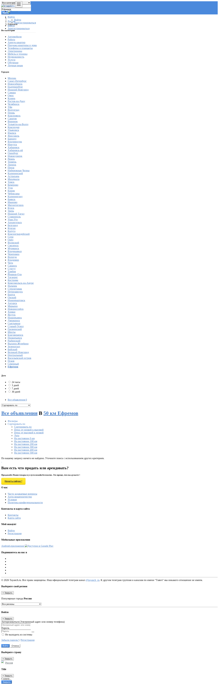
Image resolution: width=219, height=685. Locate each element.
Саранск (12, 265)
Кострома (13, 280)
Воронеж (13, 121)
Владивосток (15, 141)
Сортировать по (23, 426)
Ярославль (13, 135)
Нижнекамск (15, 317)
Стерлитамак (15, 288)
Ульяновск (13, 130)
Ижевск (12, 133)
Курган (12, 228)
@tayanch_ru (92, 580)
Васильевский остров (19, 358)
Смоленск (13, 245)
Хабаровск (13, 147)
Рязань (11, 159)
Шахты (12, 332)
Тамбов (12, 271)
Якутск (12, 314)
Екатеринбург (15, 86)
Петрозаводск (15, 291)
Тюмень (12, 161)
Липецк (12, 164)
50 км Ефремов (60, 413)
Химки (11, 312)
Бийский (12, 349)
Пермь (11, 112)
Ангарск (12, 303)
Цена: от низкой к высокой (29, 429)
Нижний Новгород (18, 89)
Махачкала (13, 179)
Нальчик (12, 286)
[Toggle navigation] (18, 4)
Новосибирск (15, 84)
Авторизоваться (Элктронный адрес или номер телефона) (33, 621)
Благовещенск (15, 335)
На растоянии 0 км (24, 438)
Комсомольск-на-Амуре (21, 283)
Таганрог (13, 277)
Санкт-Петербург (17, 81)
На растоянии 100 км (25, 441)
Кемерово (13, 185)
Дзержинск (14, 320)
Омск (11, 95)
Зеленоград (14, 346)
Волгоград (13, 110)
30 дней (16, 391)
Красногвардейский (19, 234)
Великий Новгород (18, 352)
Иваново (12, 202)
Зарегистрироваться (25, 22)
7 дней (15, 388)
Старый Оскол (16, 326)
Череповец (13, 254)
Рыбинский (14, 340)
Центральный (15, 355)
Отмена (15, 646)
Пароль (5, 628)
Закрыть (7, 682)
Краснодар (13, 127)
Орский (12, 297)
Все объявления (17, 399)
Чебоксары (14, 193)
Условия (12, 499)
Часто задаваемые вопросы (22, 493)
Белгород (13, 225)
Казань (11, 98)
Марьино (13, 306)
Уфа (10, 107)
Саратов (12, 118)
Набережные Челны (18, 170)
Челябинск (13, 104)
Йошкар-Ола (15, 274)
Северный (13, 363)
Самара (12, 92)
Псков (11, 361)
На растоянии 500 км (25, 452)
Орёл (10, 239)
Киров (11, 190)
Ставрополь (14, 216)
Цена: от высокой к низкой (29, 432)
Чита (10, 262)
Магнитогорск (16, 205)
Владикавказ (15, 251)
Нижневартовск (16, 300)
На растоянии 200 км (25, 444)
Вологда (12, 257)
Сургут (12, 268)
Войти (17, 19)
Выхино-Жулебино (18, 343)
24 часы (16, 382)
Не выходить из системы (18, 634)
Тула (10, 187)
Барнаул (12, 138)
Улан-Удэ (13, 219)
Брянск (11, 199)
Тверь (11, 211)
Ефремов (13, 366)
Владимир (13, 260)
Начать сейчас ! (13, 481)
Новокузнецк (15, 156)
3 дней (15, 385)
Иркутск (12, 144)
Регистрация (14, 533)
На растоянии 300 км (25, 447)
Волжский (13, 242)
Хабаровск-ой (15, 150)
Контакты (13, 515)
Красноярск (14, 115)
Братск (11, 294)
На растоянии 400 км (25, 450)
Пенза (11, 167)
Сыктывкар (14, 323)
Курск (11, 208)
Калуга (11, 231)
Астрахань (13, 176)
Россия (9, 662)
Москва (12, 78)
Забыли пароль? (10, 640)
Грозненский (15, 329)
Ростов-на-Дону (16, 101)
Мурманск (13, 248)
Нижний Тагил (16, 213)
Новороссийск (16, 309)
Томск (11, 182)
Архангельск (15, 222)
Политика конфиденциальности (25, 502)
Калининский (15, 173)
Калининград (15, 196)
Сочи (10, 236)
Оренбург (13, 153)
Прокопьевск (15, 337)
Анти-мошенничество (20, 496)
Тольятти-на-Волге (18, 124)
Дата (16, 435)
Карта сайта (14, 518)
